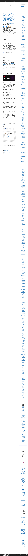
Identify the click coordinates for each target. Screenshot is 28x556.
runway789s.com (23, 205)
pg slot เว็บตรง (23, 161)
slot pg (23, 227)
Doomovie (23, 66)
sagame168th (23, 207)
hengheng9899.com (23, 92)
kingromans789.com (23, 110)
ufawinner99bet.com (23, 273)
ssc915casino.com (23, 239)
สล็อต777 (23, 346)
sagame (23, 523)
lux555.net (23, 126)
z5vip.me (23, 291)
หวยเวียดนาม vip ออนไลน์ (23, 377)
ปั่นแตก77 (23, 326)
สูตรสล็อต (23, 362)
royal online (23, 202)
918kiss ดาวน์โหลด (23, 26)
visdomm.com (23, 280)
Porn (23, 183)
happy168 (23, 91)
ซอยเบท (23, 297)
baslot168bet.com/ (23, 47)
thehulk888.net (23, 250)
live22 (23, 120)
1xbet (23, 21)
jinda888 (23, 103)
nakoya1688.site (23, 145)
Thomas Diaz (9, 136)
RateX (23, 195)
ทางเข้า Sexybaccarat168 (23, 316)
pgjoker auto (23, 170)
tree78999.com (23, 256)
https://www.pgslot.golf (23, 533)
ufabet (23, 263)
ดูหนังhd (23, 542)
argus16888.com (23, 39)
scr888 (23, 213)
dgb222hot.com (23, 65)
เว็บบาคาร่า (23, 545)
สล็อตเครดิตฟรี (23, 354)
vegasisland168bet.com (23, 276)
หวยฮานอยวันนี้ (23, 376)
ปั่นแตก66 (23, 325)
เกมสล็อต (23, 378)
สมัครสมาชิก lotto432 (23, 337)
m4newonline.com (23, 127)
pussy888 (23, 418)
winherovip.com (23, 285)
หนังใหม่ (23, 373)
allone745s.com (23, 34)
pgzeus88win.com (23, 180)
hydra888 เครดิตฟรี (23, 99)
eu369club (23, 72)
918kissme (23, 29)
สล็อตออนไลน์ (23, 353)
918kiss (23, 25)
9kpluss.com (23, 30)
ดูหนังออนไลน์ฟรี (23, 306)
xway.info (23, 290)
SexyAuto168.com (23, 217)
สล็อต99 (23, 485)
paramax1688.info (23, 159)
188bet (23, 20)
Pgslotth (23, 179)
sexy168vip (23, 215)
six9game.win (23, 224)
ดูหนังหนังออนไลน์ (23, 301)
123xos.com (23, 15)
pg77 (23, 167)
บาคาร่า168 (22, 426)
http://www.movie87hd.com (23, 527)
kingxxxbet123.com (23, 112)
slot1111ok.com (23, 228)
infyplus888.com (23, 101)
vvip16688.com (23, 281)
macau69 (23, 131)
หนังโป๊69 (23, 369)
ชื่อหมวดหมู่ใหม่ (23, 296)
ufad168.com (23, 265)
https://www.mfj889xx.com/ (23, 96)
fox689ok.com (23, 80)
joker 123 (23, 468)
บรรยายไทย (23, 318)
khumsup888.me (23, 108)
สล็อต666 (23, 345)
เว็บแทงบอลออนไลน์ (23, 392)
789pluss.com (23, 23)
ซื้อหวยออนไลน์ (23, 549)
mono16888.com (7, 152)
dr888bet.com (23, 67)
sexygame (23, 218)
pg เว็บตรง (23, 165)
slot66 (23, 475)
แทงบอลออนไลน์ (23, 394)
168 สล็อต (23, 16)
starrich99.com (23, 242)
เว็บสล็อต (23, 386)
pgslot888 (23, 497)
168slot (23, 19)
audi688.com (23, 42)
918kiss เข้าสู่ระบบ (23, 28)
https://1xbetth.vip (23, 493)
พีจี (24, 427)
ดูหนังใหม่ (23, 307)
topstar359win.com (23, 254)
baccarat (23, 43)
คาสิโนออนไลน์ (23, 295)
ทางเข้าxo (23, 317)
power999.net (23, 185)
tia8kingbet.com (23, 251)
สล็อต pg (23, 339)
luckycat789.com (23, 124)
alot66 (23, 35)
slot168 (23, 229)
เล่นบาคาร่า (23, 381)
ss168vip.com (23, 237)
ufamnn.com (23, 267)
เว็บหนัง (23, 390)
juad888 (23, 106)
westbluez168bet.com (23, 284)
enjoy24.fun (23, 70)
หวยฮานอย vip (23, 374)
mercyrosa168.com (23, 135)
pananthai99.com (23, 155)
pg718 (23, 166)
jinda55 (23, 102)
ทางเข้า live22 (23, 313)
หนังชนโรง (23, 368)
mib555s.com (23, 136)
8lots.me (23, 24)
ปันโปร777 (23, 327)
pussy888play (23, 192)
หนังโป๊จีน (23, 370)
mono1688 (12, 34)
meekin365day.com (23, 134)
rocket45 (23, 200)
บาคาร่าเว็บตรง (23, 322)
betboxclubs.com (23, 49)
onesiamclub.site (23, 153)
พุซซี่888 (23, 330)
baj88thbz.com (23, 44)
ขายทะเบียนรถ (23, 292)
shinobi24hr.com (23, 221)
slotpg (23, 490)
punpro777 (23, 189)
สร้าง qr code (23, 338)
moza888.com (23, 143)
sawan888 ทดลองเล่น (23, 208)
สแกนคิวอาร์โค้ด (23, 363)
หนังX (23, 367)
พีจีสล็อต (23, 329)
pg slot (23, 160)
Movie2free (23, 141)
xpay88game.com (23, 289)
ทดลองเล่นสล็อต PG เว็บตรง (23, 311)
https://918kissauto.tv (23, 518)
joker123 (23, 104)
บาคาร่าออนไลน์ (23, 321)
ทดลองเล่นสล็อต (23, 309)
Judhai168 (23, 107)
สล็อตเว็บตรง (23, 438)
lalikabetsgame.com (23, 117)
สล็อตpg (23, 350)
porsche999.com (23, 184)
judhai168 (23, 479)
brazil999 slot (23, 58)
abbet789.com (23, 31)
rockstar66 (23, 201)
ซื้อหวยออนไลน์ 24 (23, 298)
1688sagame (23, 17)
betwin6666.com (23, 50)
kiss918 (23, 114)
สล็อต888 (23, 347)
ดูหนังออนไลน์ (23, 302)
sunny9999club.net (23, 245)
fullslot (23, 81)
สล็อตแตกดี (23, 359)
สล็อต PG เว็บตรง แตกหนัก (23, 342)
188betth (23, 407)
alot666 (23, 36)
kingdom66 (23, 109)
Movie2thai (23, 142)
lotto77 (23, 123)
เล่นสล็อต (23, 382)
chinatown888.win (23, 61)
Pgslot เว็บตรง (23, 173)
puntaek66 (23, 190)
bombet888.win (23, 55)
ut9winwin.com (23, 275)
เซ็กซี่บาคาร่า (23, 379)
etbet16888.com (23, 71)
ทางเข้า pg (23, 314)
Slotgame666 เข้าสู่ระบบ (23, 232)
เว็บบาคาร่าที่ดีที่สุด (23, 385)
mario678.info (23, 132)
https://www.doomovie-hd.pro (23, 506)
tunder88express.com (23, 258)
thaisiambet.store (23, 249)
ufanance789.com (23, 269)
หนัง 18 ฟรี (23, 365)
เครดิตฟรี (23, 440)
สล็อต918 (23, 348)
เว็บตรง (23, 383)
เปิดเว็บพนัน (23, 380)
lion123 (23, 118)
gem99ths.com (23, 88)
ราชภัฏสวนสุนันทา (23, 335)
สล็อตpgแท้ (23, 351)
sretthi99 (23, 236)
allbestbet (23, 32)
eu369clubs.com (23, 74)
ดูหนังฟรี (23, 300)
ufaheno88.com (23, 266)
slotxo (23, 419)
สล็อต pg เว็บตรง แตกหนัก (23, 433)
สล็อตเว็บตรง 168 (23, 356)
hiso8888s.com (23, 94)
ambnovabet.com (23, 38)
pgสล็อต (23, 181)
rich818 (23, 199)
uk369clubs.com (23, 274)
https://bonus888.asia (23, 481)
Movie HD (23, 140)
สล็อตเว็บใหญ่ (23, 358)
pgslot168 (23, 174)
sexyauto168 (23, 216)
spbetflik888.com (23, 235)
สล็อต (23, 429)
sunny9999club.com (23, 243)
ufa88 (23, 262)
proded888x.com (23, 188)
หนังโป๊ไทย (23, 372)
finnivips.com (23, 79)
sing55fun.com (23, 222)
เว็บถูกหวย (23, 384)
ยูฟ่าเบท (23, 333)
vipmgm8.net (23, 279)
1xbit (23, 22)
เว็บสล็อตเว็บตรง (23, 389)
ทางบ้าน (23, 312)
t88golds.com (23, 246)
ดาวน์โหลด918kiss (23, 421)
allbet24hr (23, 33)
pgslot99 (23, 175)
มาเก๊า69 (23, 332)
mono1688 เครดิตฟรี (9, 69)
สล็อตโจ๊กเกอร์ (23, 360)
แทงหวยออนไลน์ (23, 395)
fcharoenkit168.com (23, 77)
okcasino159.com (23, 150)
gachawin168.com (23, 87)
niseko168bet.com (23, 148)
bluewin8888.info (23, 53)
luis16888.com (23, 125)
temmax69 (23, 248)
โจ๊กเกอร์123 (23, 396)
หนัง (23, 364)
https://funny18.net (23, 495)
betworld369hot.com (23, 52)
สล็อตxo (23, 352)
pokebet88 (23, 182)
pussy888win (23, 193)
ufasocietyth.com (23, 270)
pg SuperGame (23, 164)
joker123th (23, 105)
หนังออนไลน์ (23, 439)
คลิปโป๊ (23, 293)
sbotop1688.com (23, 212)
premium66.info (23, 186)
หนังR (23, 366)
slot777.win (23, 230)
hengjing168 (23, 93)
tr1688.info (23, 255)
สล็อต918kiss (23, 349)
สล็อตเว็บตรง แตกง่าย (23, 471)
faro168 (23, 75)
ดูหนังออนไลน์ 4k (23, 305)
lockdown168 (23, 122)
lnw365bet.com (23, 121)
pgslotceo (23, 177)
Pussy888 (23, 191)
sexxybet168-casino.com (23, 214)
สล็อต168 (23, 343)
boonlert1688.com (23, 57)
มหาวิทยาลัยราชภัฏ (23, 331)
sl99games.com (23, 225)
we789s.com (23, 282)
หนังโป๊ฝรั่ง (23, 371)
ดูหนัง (23, 299)
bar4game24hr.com (23, 46)
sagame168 (23, 206)
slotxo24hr (23, 233)
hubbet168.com (23, 97)
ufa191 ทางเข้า (23, 259)
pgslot (23, 172)
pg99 (23, 536)
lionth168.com (23, 119)
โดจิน (23, 397)
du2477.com (23, 69)
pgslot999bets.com (23, 176)
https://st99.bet (23, 474)
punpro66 (23, 522)
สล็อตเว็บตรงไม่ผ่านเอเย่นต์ (23, 357)
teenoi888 (23, 247)
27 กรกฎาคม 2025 (11, 23)
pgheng (23, 169)
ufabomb (23, 264)
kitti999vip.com (23, 115)
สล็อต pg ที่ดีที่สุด (23, 341)
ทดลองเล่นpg (23, 308)
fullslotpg (23, 82)
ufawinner (23, 271)
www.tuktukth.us (23, 286)
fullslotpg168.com (23, 83)
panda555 (23, 157)
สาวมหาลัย (23, 361)
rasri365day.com (23, 194)
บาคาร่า (23, 319)
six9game (23, 223)
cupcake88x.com (23, 63)
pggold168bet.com (23, 168)
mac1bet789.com (23, 130)
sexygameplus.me (23, 219)
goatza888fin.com (23, 90)
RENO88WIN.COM (23, 197)
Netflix (23, 146)
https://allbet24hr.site (23, 500)
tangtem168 (22, 420)
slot (23, 226)
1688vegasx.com (23, 18)
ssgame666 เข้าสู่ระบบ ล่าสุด (23, 241)
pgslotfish (23, 178)
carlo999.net (23, 59)
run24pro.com (23, 203)
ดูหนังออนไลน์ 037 (23, 303)
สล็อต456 (23, 344)
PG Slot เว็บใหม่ (23, 162)
